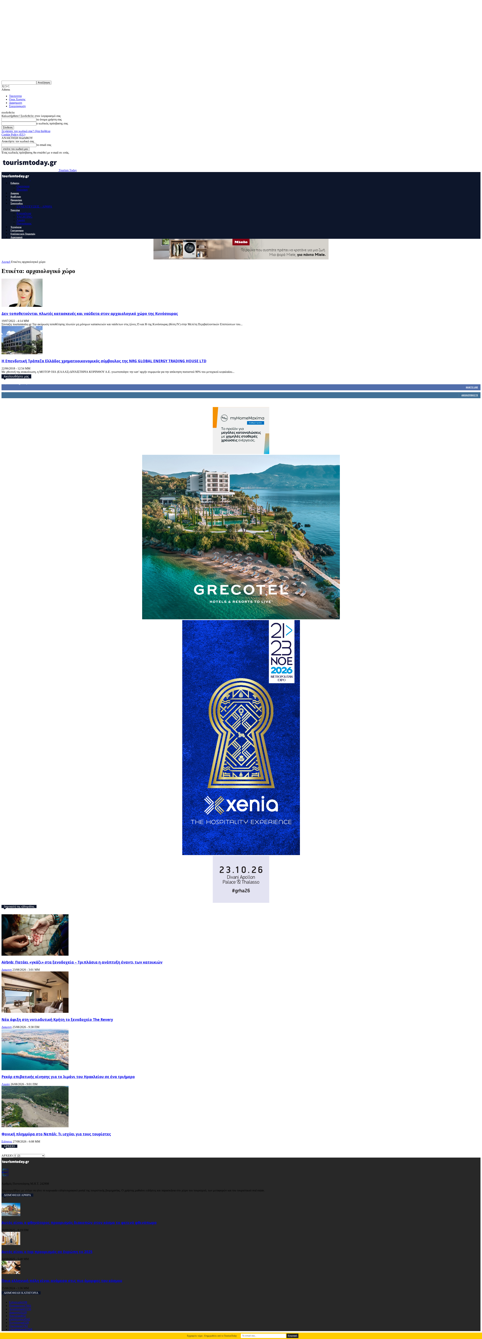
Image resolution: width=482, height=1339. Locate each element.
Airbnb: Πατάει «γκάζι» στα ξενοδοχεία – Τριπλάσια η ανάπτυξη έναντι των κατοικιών (82, 962)
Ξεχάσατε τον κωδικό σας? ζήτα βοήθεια (26, 131)
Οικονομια (23, 186)
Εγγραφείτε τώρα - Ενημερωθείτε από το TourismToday (212, 1335)
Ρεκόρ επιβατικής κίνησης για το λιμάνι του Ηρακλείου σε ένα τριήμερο (68, 1076)
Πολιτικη (22, 189)
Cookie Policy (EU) (13, 134)
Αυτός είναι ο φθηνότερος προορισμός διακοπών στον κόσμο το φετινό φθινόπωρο (79, 1222)
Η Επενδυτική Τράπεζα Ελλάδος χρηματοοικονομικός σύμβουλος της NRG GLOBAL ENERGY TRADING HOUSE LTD (104, 361)
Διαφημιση (15, 102)
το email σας (43, 144)
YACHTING (24, 216)
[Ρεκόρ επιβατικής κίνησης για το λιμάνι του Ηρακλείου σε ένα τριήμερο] (35, 1069)
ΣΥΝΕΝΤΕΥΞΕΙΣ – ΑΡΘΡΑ (34, 206)
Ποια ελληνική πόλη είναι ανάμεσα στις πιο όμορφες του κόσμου (62, 1280)
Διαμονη (15, 193)
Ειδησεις (15, 183)
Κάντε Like (472, 387)
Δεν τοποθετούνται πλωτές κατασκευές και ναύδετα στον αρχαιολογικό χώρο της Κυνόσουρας (90, 313)
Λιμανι (21, 220)
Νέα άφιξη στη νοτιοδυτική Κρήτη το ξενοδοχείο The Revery (57, 1019)
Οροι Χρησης (17, 99)
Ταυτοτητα (15, 96)
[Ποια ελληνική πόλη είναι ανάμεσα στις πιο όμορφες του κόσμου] (11, 1273)
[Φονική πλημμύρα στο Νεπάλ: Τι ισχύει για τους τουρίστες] (35, 1126)
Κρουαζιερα (24, 213)
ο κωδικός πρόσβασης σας (52, 123)
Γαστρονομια (17, 230)
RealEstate (16, 196)
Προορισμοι (16, 200)
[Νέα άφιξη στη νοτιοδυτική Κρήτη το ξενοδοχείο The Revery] (35, 1011)
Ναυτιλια (15, 210)
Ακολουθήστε (469, 395)
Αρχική (6, 261)
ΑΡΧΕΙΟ (7, 1155)
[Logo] (16, 179)
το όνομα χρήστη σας (49, 119)
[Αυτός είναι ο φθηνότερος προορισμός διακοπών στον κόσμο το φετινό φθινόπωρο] (11, 1215)
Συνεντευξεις (17, 203)
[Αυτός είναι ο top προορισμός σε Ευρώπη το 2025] (11, 1244)
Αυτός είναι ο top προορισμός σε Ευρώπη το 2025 (47, 1251)
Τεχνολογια (16, 227)
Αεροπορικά (16, 237)
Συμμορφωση (17, 106)
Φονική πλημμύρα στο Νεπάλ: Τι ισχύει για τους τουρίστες (56, 1134)
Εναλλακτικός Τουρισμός (23, 234)
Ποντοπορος (24, 223)
